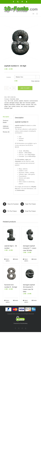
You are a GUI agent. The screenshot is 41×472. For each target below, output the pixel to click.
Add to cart (25, 88)
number (23, 104)
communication (33, 101)
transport (6, 108)
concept (6, 102)
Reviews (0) (6, 132)
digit (21, 102)
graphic (33, 102)
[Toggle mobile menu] (37, 14)
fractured (28, 102)
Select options (8, 260)
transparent (31, 106)
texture (25, 106)
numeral (28, 104)
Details (16, 259)
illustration (12, 104)
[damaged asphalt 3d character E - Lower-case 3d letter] (30, 273)
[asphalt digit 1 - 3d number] (11, 234)
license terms (21, 190)
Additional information (6, 127)
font (24, 102)
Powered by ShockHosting (20, 323)
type (11, 108)
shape (6, 106)
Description (6, 116)
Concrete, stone (14, 99)
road (32, 104)
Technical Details (5, 121)
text (22, 106)
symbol (13, 106)
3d (8, 101)
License (8, 77)
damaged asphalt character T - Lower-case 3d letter (30, 248)
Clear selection (35, 81)
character (26, 101)
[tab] (7, 117)
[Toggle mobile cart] (33, 14)
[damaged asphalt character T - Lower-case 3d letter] (30, 234)
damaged (11, 102)
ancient (16, 101)
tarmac (18, 106)
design (17, 102)
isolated (18, 104)
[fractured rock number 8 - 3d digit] (11, 273)
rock (35, 104)
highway (6, 104)
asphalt (21, 101)
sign (9, 106)
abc (12, 101)
